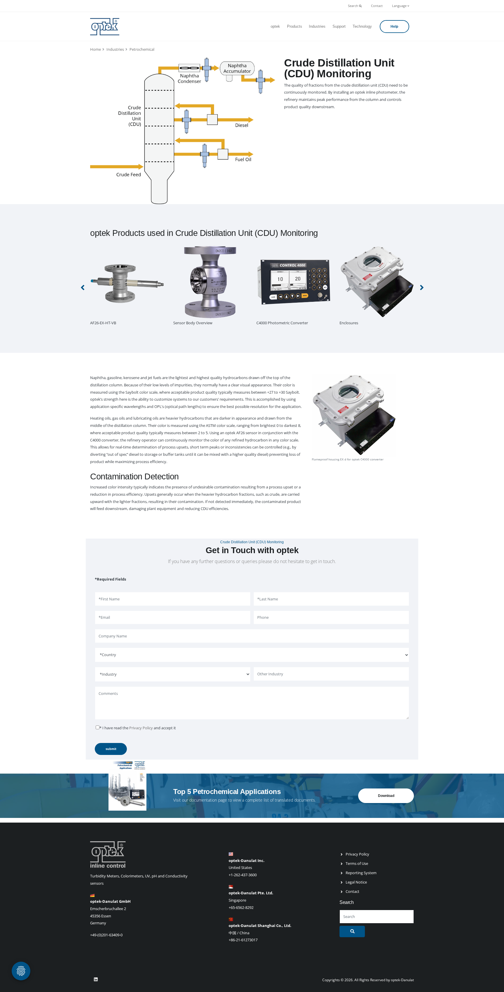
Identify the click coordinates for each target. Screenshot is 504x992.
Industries (317, 26)
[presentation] (82, 287)
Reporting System (361, 872)
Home (95, 49)
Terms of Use (357, 863)
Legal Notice (356, 882)
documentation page (208, 800)
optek (275, 26)
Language (399, 6)
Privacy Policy (141, 727)
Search (353, 6)
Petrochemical (142, 49)
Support (339, 26)
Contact (377, 6)
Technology (362, 26)
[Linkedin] (96, 979)
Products (294, 26)
